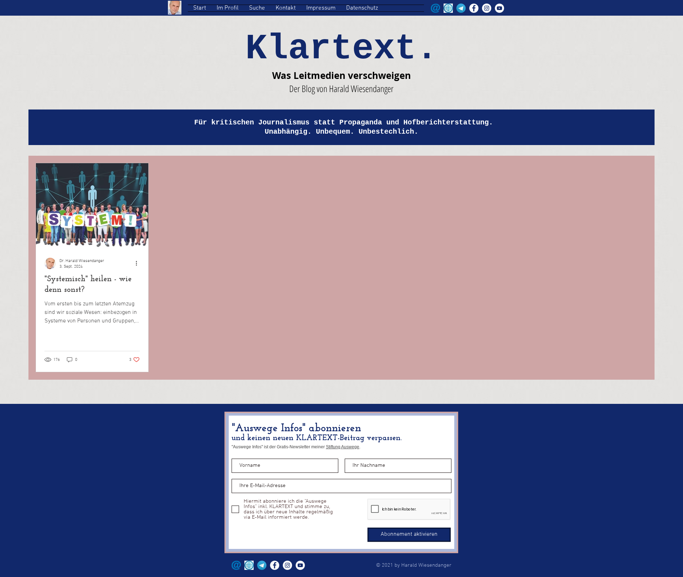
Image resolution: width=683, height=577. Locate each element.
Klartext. (341, 49)
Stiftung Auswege (342, 446)
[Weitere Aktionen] (138, 263)
